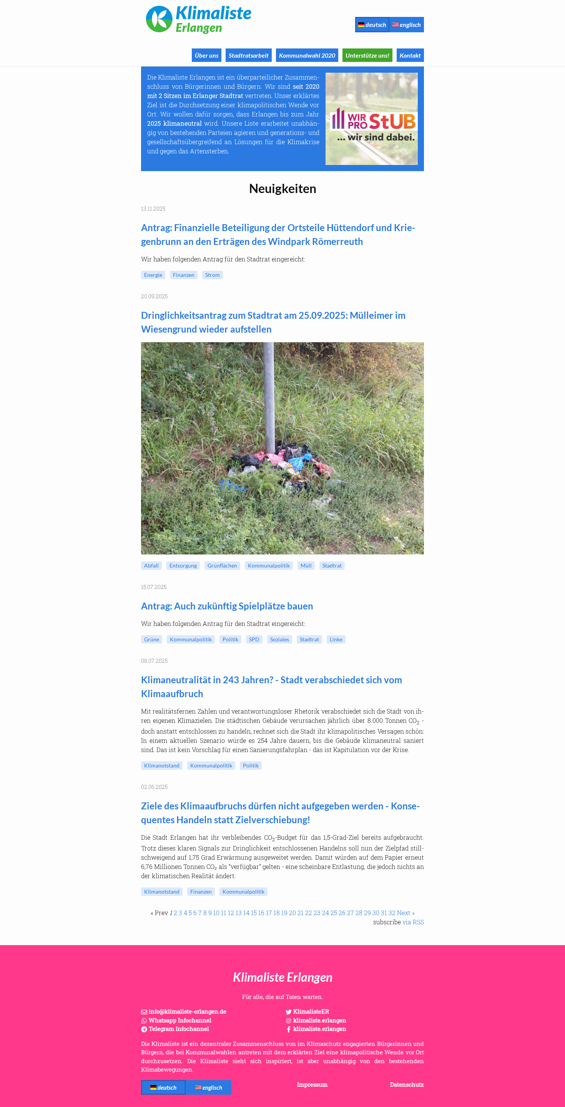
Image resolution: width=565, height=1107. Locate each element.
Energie (153, 274)
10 (216, 913)
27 (350, 913)
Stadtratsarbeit (249, 55)
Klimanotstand (161, 765)
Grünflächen (222, 565)
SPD (254, 639)
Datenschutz (407, 1084)
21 (300, 913)
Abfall (151, 565)
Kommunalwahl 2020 (307, 55)
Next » (406, 913)
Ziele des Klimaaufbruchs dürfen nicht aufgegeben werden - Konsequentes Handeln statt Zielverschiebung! (280, 812)
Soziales (279, 639)
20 (292, 913)
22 (308, 913)
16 (261, 913)
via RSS (413, 922)
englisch (410, 24)
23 (317, 913)
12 (231, 913)
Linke (336, 639)
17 (269, 913)
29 (367, 913)
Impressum (312, 1084)
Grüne (151, 639)
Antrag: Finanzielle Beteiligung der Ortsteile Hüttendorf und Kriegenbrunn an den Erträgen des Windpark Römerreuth (278, 234)
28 (359, 913)
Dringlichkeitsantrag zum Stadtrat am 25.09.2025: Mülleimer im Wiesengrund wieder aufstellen (273, 322)
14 (246, 913)
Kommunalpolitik (269, 565)
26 (342, 913)
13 (239, 913)
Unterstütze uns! (367, 55)
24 (325, 913)
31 (384, 913)
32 (392, 913)
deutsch (375, 24)
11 (223, 913)
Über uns (206, 55)
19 (284, 913)
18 (277, 913)
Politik (230, 639)
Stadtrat (332, 565)
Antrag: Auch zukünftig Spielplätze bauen (227, 605)
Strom (212, 274)
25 (334, 913)
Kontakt (410, 55)
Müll (306, 565)
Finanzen (183, 274)
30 (375, 913)
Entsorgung (183, 565)
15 (254, 913)
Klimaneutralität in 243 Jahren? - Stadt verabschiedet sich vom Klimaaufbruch (271, 686)
